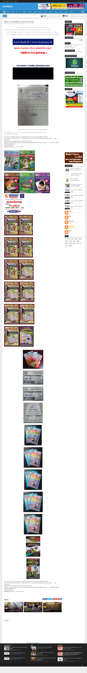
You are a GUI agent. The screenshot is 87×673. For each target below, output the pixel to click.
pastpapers (70, 245)
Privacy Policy (16, 1)
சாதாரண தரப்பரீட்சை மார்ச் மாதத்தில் (34, 16)
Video (66, 245)
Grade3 (66, 241)
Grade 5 (50, 11)
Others (12, 11)
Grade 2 (66, 11)
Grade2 (80, 238)
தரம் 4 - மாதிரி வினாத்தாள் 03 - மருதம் (17, 657)
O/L (20, 11)
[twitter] (82, 1)
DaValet (70, 211)
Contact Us (7, 1)
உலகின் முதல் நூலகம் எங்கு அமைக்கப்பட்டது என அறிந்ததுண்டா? (52, 609)
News (24, 23)
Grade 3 (61, 11)
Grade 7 (40, 11)
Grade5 (74, 241)
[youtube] (83, 1)
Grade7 (66, 243)
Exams (69, 238)
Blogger (38, 642)
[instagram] (78, 1)
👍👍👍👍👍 (71, 225)
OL (80, 243)
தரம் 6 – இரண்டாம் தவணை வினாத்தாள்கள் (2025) (76, 185)
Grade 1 (71, 11)
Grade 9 (30, 11)
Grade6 (78, 241)
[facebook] (77, 1)
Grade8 (70, 243)
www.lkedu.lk (7, 6)
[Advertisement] (74, 128)
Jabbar (70, 230)
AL (65, 238)
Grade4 (70, 241)
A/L (17, 11)
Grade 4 (56, 11)
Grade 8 (35, 11)
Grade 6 (45, 11)
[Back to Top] (82, 665)
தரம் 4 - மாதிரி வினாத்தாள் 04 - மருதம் (17, 652)
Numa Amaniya (71, 221)
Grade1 (72, 238)
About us (11, 1)
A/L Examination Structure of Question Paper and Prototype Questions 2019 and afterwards (72, 653)
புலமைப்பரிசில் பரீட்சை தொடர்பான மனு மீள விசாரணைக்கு (59, 16)
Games (8, 11)
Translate (72, 47)
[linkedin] (80, 1)
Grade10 (76, 238)
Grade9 (74, 243)
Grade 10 (24, 11)
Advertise (4, 1)
